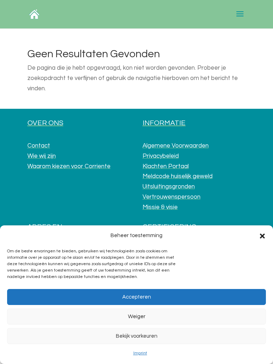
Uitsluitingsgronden (169, 186)
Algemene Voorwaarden (176, 146)
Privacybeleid (161, 156)
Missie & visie (160, 207)
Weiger (136, 316)
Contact (38, 146)
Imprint (140, 353)
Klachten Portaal (166, 166)
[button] (262, 236)
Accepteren (136, 297)
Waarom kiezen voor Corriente (69, 166)
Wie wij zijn (41, 156)
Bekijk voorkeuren (136, 336)
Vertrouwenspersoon (171, 197)
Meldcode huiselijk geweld (178, 176)
